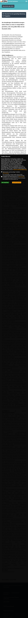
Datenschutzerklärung (20, 169)
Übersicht (6, 173)
